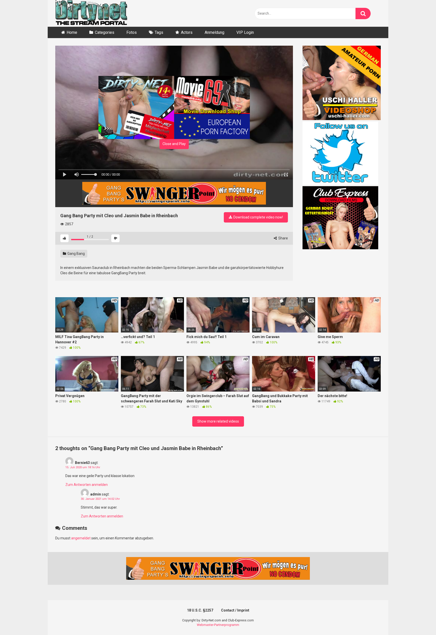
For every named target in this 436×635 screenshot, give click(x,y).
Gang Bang (76, 254)
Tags (159, 32)
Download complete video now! (258, 217)
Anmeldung (214, 32)
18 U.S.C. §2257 (200, 610)
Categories (104, 32)
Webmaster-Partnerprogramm (218, 625)
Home (72, 32)
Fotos (131, 32)
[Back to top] (419, 620)
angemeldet (81, 538)
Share (283, 238)
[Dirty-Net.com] (91, 13)
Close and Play (174, 144)
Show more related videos (218, 421)
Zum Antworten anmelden (86, 485)
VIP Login (245, 32)
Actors (187, 32)
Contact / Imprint (235, 610)
